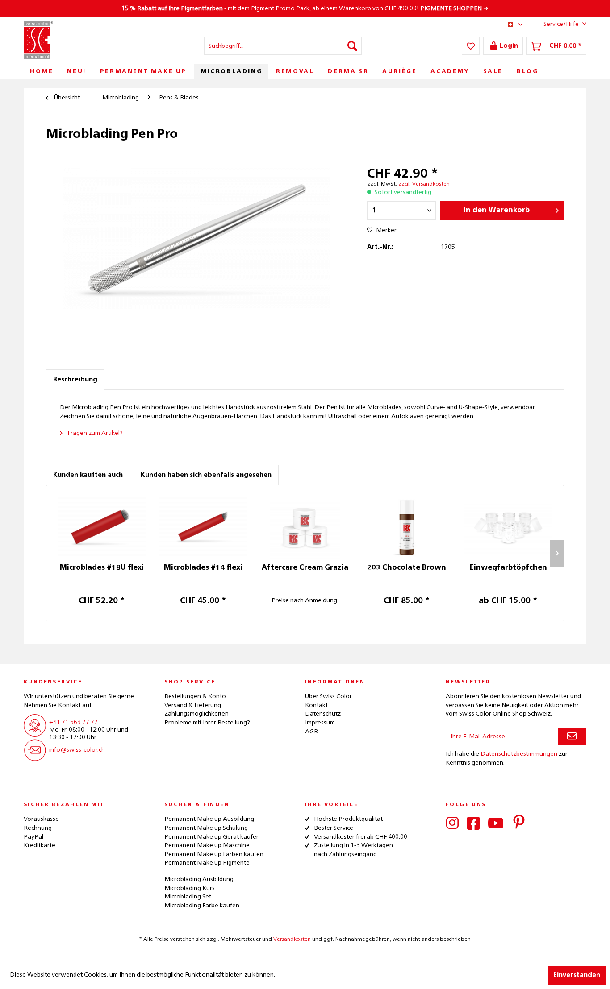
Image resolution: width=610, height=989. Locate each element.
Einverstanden (576, 975)
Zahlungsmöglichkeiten (196, 714)
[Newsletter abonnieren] (572, 736)
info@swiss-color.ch (77, 750)
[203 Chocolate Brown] (407, 528)
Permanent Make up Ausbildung (209, 819)
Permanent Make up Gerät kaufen (212, 837)
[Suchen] (352, 46)
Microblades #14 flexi (203, 567)
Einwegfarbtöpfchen (508, 567)
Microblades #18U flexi (102, 567)
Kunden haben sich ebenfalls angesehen (206, 475)
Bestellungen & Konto (195, 696)
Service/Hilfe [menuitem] (561, 24)
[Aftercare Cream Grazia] (305, 528)
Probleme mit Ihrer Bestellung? (207, 723)
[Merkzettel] (471, 46)
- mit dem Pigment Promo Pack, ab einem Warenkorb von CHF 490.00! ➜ (305, 8)
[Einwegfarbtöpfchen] (508, 528)
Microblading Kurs (189, 888)
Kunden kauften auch (88, 475)
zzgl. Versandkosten (424, 184)
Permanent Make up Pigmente (207, 863)
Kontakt (316, 705)
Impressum (320, 723)
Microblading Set (187, 897)
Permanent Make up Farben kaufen (213, 854)
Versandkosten (292, 939)
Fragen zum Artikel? (94, 433)
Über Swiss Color (328, 696)
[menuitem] (283, 46)
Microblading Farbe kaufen (201, 905)
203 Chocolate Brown (406, 567)
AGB (311, 731)
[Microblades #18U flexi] (102, 528)
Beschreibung (75, 380)
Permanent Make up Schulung (206, 828)
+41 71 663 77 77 (73, 722)
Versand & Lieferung (192, 705)
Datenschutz (323, 714)
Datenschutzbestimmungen (518, 754)
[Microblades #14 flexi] (203, 528)
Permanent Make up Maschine (207, 845)
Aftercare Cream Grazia (305, 567)
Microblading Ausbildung (199, 879)
